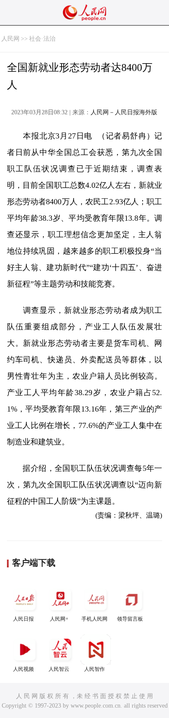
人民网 (10, 38)
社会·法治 (42, 38)
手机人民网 (94, 619)
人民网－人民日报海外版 (124, 112)
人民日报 (23, 619)
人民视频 (23, 669)
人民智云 (59, 669)
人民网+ (59, 619)
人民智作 (94, 669)
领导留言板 (130, 619)
